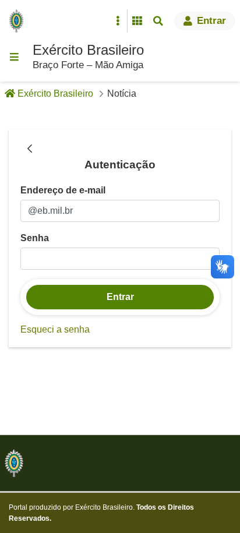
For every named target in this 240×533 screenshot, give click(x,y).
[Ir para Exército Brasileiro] (19, 21)
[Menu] (14, 57)
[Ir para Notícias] (14, 463)
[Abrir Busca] (158, 21)
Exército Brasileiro (88, 50)
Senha (34, 238)
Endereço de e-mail (62, 190)
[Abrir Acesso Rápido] (117, 21)
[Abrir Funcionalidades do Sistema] (137, 21)
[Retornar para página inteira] (29, 149)
